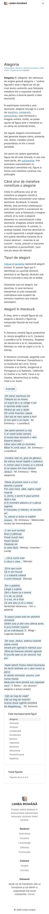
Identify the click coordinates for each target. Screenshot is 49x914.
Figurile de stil (16, 70)
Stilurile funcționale (31, 68)
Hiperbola (14, 742)
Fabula (8, 264)
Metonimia (15, 750)
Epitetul (13, 739)
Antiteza (14, 727)
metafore (13, 112)
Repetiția (14, 758)
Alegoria (14, 719)
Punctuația (24, 852)
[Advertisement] (24, 32)
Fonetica (24, 838)
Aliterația (14, 723)
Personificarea (17, 754)
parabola (19, 264)
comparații (24, 112)
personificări (10, 115)
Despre (24, 865)
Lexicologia (24, 842)
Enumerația (15, 735)
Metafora (14, 746)
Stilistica (19, 68)
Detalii (31, 894)
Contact (24, 870)
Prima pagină (9, 68)
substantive (28, 160)
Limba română (18, 3)
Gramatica (24, 833)
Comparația (15, 731)
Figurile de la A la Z (19, 777)
